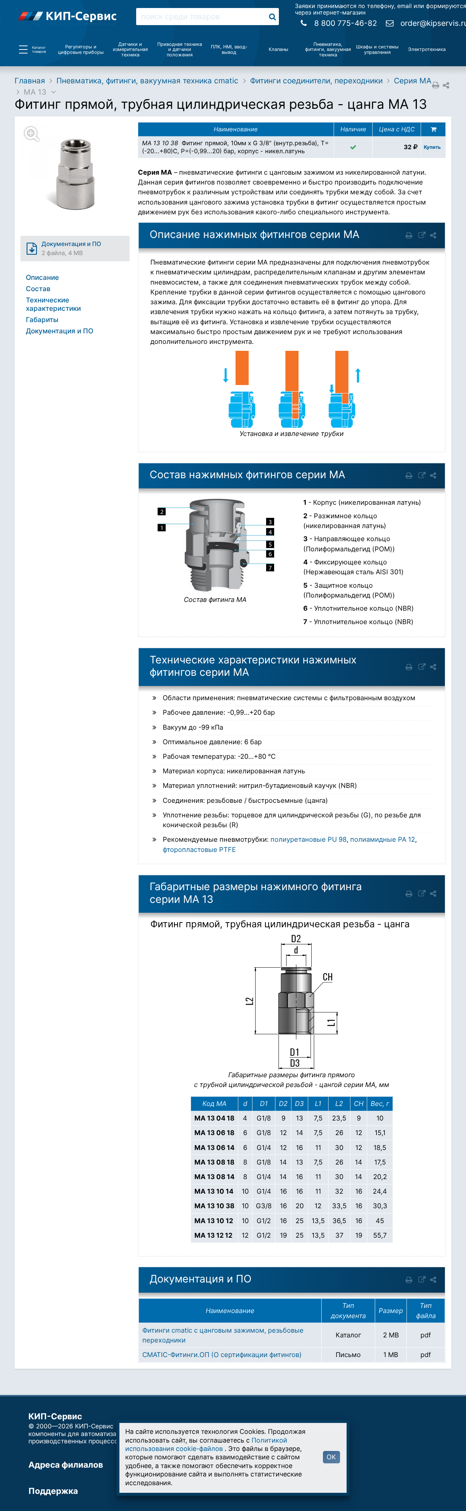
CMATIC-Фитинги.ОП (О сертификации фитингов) (222, 1355)
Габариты (42, 320)
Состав (38, 289)
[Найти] (272, 16)
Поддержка (53, 1491)
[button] (79, 176)
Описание (42, 277)
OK (331, 1457)
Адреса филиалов (65, 1465)
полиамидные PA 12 (382, 839)
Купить (432, 147)
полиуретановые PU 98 (308, 839)
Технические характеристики (53, 304)
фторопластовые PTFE (199, 849)
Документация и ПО (59, 331)
